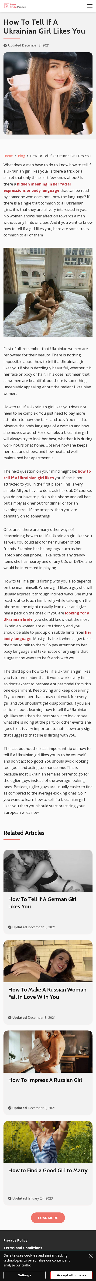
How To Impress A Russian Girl (45, 1080)
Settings (24, 1275)
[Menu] (90, 6)
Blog (21, 156)
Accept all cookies (71, 1275)
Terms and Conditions (22, 1247)
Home (8, 156)
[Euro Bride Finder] (15, 6)
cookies (30, 1255)
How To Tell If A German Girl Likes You (42, 903)
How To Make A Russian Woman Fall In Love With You (47, 993)
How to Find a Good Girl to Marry (48, 1170)
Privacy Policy (15, 1240)
